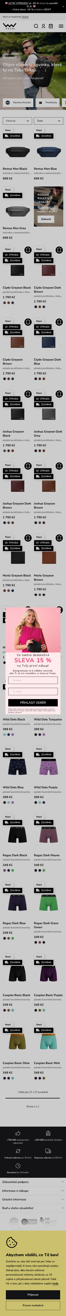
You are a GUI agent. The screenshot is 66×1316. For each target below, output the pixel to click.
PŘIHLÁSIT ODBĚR (33, 703)
